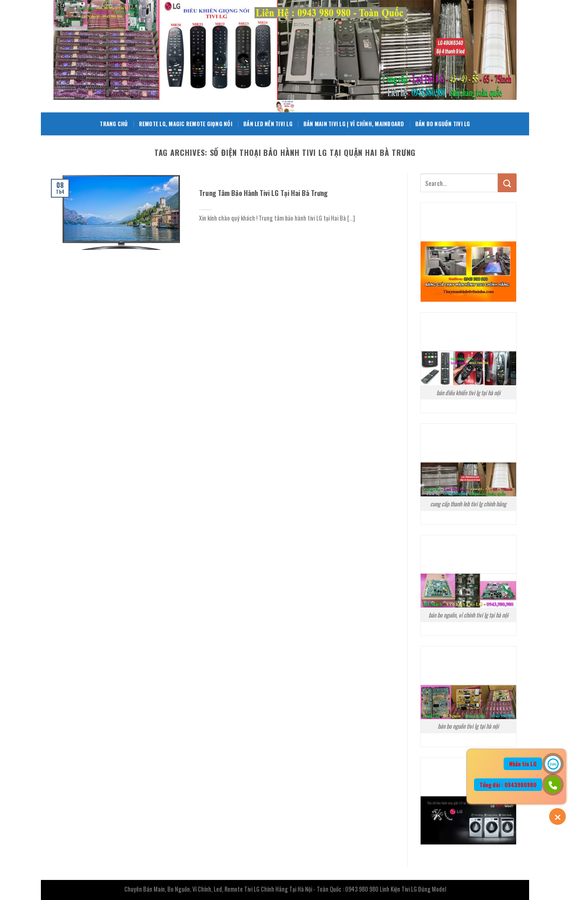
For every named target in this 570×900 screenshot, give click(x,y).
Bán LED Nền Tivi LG (268, 124)
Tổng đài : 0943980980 (508, 785)
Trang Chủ (114, 124)
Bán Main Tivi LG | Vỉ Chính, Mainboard (353, 124)
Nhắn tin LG (523, 764)
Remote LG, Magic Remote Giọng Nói (185, 124)
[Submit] (507, 182)
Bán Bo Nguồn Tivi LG (442, 124)
